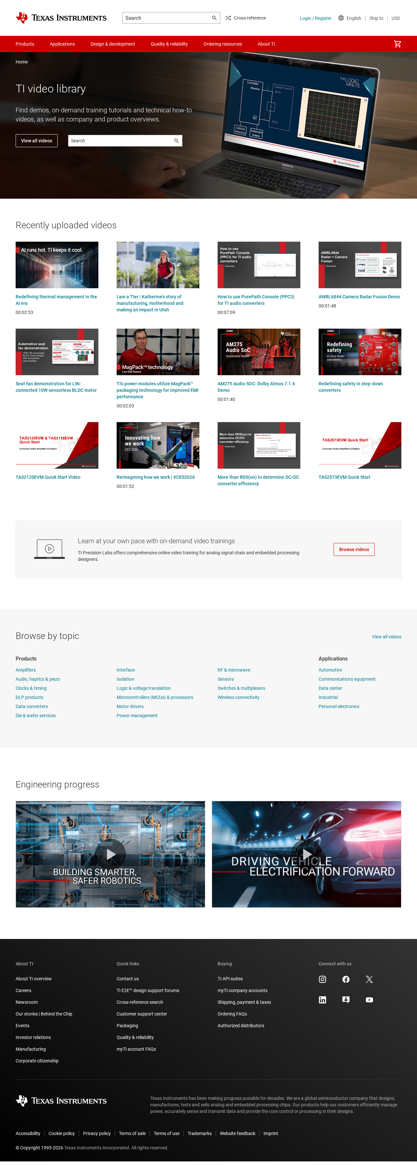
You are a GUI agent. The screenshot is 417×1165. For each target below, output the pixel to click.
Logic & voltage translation (144, 688)
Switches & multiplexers (241, 688)
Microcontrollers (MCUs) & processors (155, 697)
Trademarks (200, 1133)
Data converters (32, 706)
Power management (137, 715)
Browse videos (354, 549)
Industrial (328, 697)
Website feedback (237, 1133)
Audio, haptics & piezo (38, 679)
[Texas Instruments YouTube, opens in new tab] (369, 1002)
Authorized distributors (241, 1025)
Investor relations (33, 1037)
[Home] (61, 18)
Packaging (127, 1025)
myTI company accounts (242, 990)
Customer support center (142, 1013)
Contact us (128, 978)
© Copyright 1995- (39, 1147)
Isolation (125, 679)
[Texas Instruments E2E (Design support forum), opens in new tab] (346, 1002)
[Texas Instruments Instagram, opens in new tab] (322, 981)
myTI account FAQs (136, 1049)
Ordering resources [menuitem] (223, 44)
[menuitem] (397, 44)
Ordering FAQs (232, 1013)
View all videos (36, 140)
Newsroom (27, 1002)
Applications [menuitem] (62, 44)
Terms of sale (132, 1133)
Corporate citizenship (37, 1060)
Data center (330, 688)
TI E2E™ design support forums (148, 990)
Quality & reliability (135, 1037)
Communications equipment (347, 679)
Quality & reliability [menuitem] (169, 44)
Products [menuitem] (25, 44)
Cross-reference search (140, 1002)
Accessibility (28, 1133)
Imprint (271, 1133)
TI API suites (230, 978)
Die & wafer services (36, 715)
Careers (23, 990)
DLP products (29, 697)
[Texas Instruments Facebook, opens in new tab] (346, 981)
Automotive (330, 670)
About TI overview (34, 978)
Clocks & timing (31, 688)
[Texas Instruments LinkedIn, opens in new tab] (322, 1002)
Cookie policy (62, 1133)
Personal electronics (339, 706)
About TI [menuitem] (266, 44)
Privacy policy (97, 1133)
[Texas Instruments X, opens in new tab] (369, 981)
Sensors (226, 679)
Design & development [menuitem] (113, 44)
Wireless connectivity (239, 697)
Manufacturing (31, 1049)
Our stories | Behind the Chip (44, 1013)
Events (22, 1025)
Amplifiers (26, 670)
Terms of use (167, 1133)
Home (22, 61)
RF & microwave (234, 670)
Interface (126, 670)
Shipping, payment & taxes (244, 1002)
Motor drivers (130, 706)
